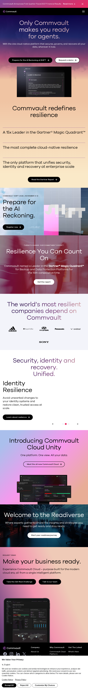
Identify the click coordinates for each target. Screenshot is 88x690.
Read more (68, 4)
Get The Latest (75, 647)
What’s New (73, 651)
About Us (35, 651)
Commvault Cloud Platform (58, 652)
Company (35, 647)
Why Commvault (57, 647)
